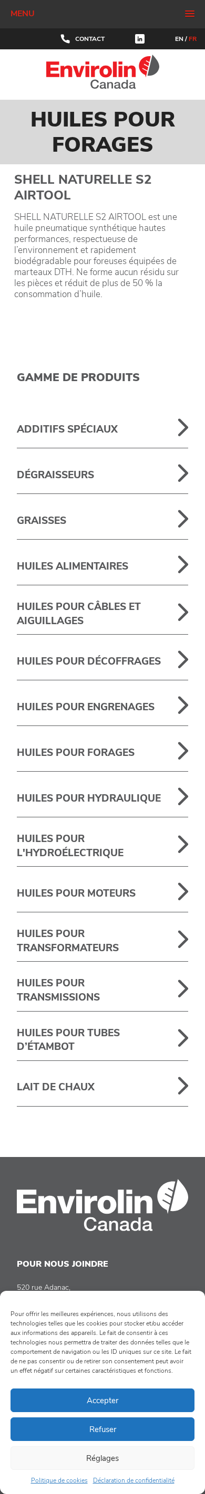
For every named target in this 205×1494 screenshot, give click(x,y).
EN (179, 39)
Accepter (102, 1400)
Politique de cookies (59, 1480)
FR (193, 39)
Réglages (102, 1458)
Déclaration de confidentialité (134, 1480)
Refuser (102, 1429)
